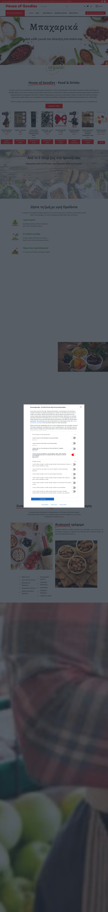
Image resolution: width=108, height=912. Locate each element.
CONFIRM (43, 499)
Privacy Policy (63, 504)
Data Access (54, 504)
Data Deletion (45, 504)
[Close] (81, 407)
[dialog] (54, 456)
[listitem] (54, 434)
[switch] (74, 438)
